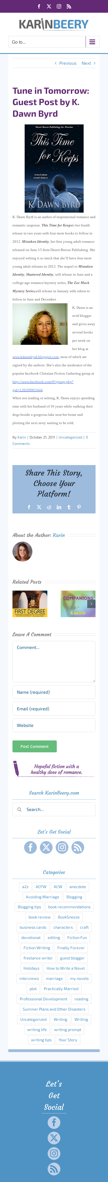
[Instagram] (62, 847)
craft (84, 927)
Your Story (68, 1039)
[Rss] (77, 847)
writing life (37, 1029)
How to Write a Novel (66, 968)
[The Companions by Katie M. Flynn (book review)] (78, 593)
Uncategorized (70, 437)
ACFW (41, 886)
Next (86, 63)
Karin (21, 437)
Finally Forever (71, 947)
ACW (58, 886)
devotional (30, 937)
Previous (67, 63)
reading (81, 998)
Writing (60, 1019)
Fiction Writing (37, 947)
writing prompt (67, 1029)
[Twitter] (46, 847)
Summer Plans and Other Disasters (54, 1009)
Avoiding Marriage (42, 896)
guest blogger (72, 958)
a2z (25, 886)
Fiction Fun (77, 937)
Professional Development (43, 998)
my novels (79, 978)
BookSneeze (69, 917)
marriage (54, 978)
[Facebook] (30, 847)
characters (63, 927)
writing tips (41, 1039)
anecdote (78, 886)
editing (54, 937)
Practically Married (61, 988)
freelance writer (38, 958)
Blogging (74, 896)
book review (40, 917)
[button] (16, 604)
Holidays (31, 968)
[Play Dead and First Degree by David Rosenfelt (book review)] (29, 593)
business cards (33, 927)
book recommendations (69, 906)
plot (33, 988)
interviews (29, 978)
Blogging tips (29, 906)
